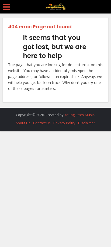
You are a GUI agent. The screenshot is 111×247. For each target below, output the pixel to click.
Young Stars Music (79, 114)
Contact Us (42, 122)
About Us (23, 122)
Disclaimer (86, 122)
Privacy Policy (64, 122)
